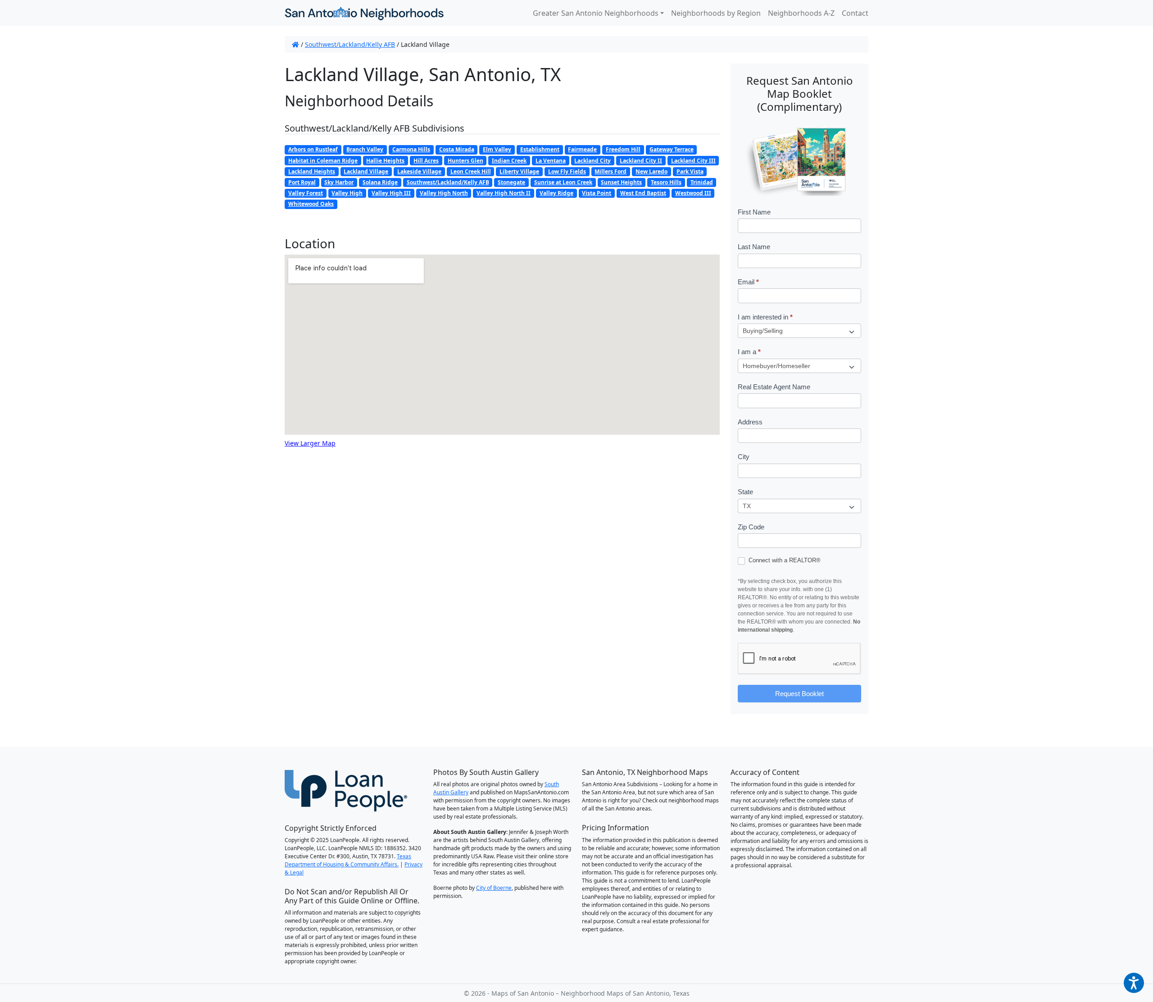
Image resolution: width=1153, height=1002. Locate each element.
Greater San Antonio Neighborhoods (595, 13)
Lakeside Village (419, 171)
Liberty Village (519, 171)
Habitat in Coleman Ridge (323, 160)
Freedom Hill (623, 149)
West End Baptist (643, 193)
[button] (1134, 983)
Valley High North (444, 193)
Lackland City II (641, 160)
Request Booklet (799, 693)
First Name (754, 212)
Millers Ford (610, 171)
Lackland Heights (311, 171)
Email (748, 282)
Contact (855, 13)
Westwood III (693, 193)
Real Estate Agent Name (774, 387)
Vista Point (596, 193)
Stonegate (511, 182)
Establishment (539, 149)
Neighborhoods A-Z (801, 13)
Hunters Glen (465, 160)
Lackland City (592, 160)
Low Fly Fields (567, 171)
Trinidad (701, 182)
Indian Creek (509, 160)
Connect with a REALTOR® (784, 560)
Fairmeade (582, 149)
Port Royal (302, 182)
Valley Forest (305, 193)
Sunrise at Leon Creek (563, 182)
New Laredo (651, 171)
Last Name (754, 246)
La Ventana (551, 160)
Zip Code (751, 527)
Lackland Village (366, 171)
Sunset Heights (621, 182)
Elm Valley (497, 149)
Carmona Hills (411, 149)
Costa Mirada (456, 149)
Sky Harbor (339, 182)
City (743, 456)
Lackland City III (693, 160)
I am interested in (765, 317)
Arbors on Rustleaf (313, 149)
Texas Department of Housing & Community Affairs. (348, 860)
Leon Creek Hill (470, 171)
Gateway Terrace (671, 149)
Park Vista (690, 171)
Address (750, 422)
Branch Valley (364, 149)
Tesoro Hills (666, 182)
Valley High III (391, 193)
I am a (749, 351)
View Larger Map (310, 443)
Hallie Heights (385, 160)
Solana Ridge (380, 182)
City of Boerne (494, 888)
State (745, 492)
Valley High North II (504, 193)
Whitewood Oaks (311, 204)
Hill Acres (426, 160)
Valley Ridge (556, 193)
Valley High (347, 193)
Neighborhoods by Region (716, 13)
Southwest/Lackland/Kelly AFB (350, 44)
